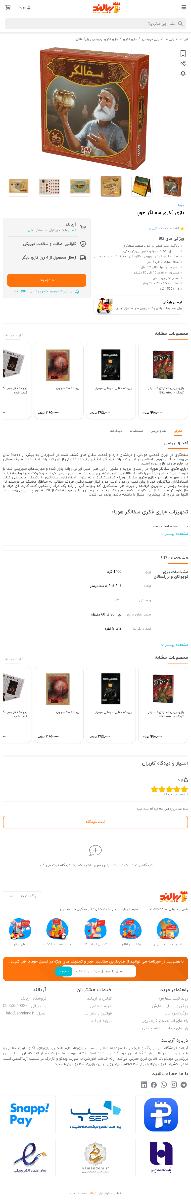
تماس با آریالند (99, 998)
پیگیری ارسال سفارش (170, 1006)
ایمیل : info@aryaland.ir (26, 1013)
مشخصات (136, 431)
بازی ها (169, 39)
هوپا (181, 205)
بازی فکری (130, 39)
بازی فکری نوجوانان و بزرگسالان (97, 39)
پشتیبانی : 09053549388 (24, 1006)
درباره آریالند (101, 1021)
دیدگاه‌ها (116, 431)
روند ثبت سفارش (173, 998)
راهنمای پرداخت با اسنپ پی (165, 1028)
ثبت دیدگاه (95, 822)
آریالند (184, 39)
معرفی (178, 431)
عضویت (64, 971)
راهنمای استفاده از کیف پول (165, 1021)
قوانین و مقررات (98, 1013)
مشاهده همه (15, 335)
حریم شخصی (101, 1006)
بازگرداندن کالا (176, 1013)
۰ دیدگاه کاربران (158, 228)
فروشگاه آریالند (33, 998)
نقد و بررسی (158, 431)
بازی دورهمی (150, 39)
